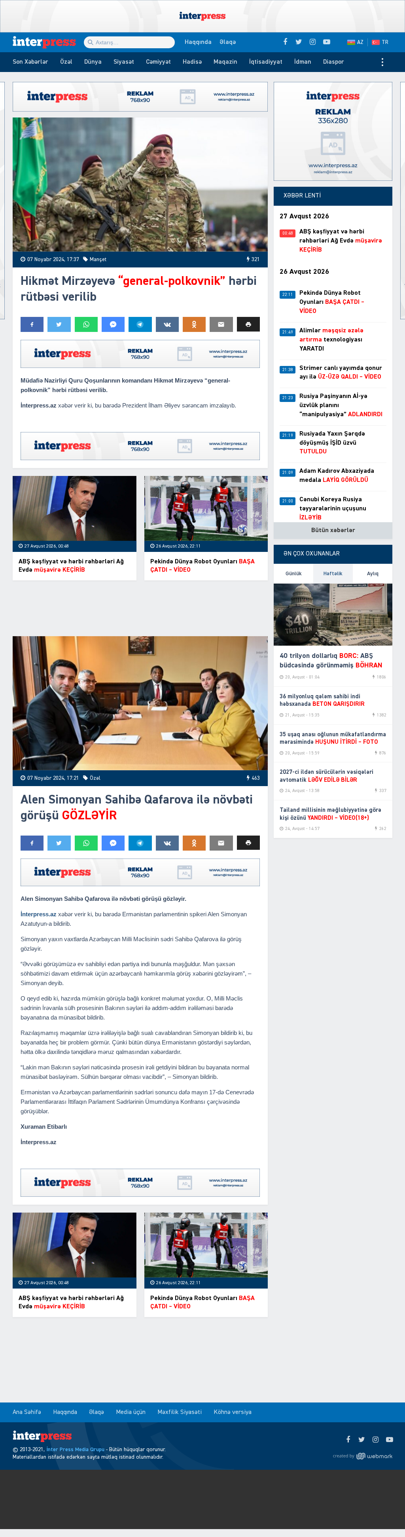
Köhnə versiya (233, 1412)
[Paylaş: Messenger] (113, 324)
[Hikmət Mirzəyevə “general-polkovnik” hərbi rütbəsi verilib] (140, 185)
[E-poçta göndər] (221, 324)
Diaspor (333, 62)
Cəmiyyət (158, 62)
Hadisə (192, 62)
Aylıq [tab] (373, 573)
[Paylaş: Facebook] (32, 324)
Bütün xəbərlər (333, 530)
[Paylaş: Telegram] (140, 324)
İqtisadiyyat (265, 62)
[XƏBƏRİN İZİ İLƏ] (48, 42)
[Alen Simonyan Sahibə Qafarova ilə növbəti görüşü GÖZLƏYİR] (140, 703)
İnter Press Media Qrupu (75, 1449)
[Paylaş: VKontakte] (167, 324)
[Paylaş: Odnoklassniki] (194, 324)
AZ (360, 42)
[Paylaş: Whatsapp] (86, 324)
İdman (302, 62)
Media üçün (131, 1412)
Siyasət (124, 62)
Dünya (93, 62)
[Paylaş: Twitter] (58, 324)
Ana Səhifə (27, 1412)
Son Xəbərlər (30, 62)
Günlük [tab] (294, 573)
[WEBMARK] (362, 1456)
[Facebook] (348, 1440)
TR (385, 42)
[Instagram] (375, 1440)
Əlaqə (228, 42)
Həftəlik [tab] (333, 573)
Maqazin (225, 62)
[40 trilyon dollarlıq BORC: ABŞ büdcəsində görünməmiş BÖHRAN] (333, 615)
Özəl (66, 62)
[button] (248, 324)
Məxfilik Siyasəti (179, 1412)
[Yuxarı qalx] (383, 1515)
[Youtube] (389, 1440)
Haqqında (198, 42)
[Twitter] (362, 1440)
